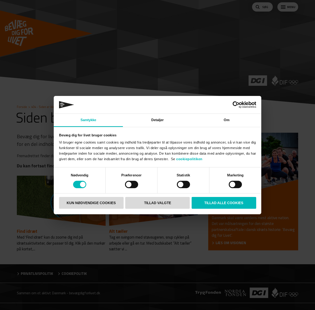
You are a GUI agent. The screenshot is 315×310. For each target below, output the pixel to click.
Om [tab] (226, 120)
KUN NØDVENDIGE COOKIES (91, 203)
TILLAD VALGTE (157, 203)
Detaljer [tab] (157, 120)
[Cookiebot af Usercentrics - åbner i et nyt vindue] (236, 104)
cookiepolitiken (189, 159)
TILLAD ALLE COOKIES (223, 203)
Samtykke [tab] (88, 120)
